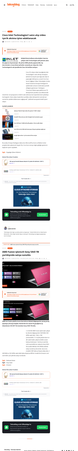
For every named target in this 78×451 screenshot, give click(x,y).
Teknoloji (10, 31)
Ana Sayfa (4, 31)
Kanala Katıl (42, 214)
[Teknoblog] (13, 5)
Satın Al (11, 163)
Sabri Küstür (7, 41)
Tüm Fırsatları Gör (25, 178)
